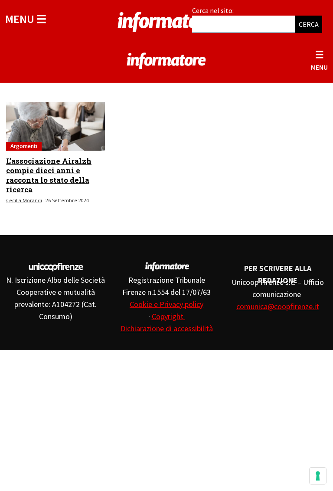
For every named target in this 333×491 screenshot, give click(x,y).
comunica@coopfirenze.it (277, 306)
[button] (25, 18)
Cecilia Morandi (24, 200)
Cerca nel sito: (213, 10)
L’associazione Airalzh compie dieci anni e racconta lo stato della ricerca (48, 175)
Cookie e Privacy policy (166, 304)
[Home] (166, 20)
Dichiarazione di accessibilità (167, 328)
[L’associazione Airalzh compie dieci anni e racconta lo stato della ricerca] (55, 126)
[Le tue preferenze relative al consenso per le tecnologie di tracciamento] (318, 476)
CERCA (309, 24)
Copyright (168, 316)
